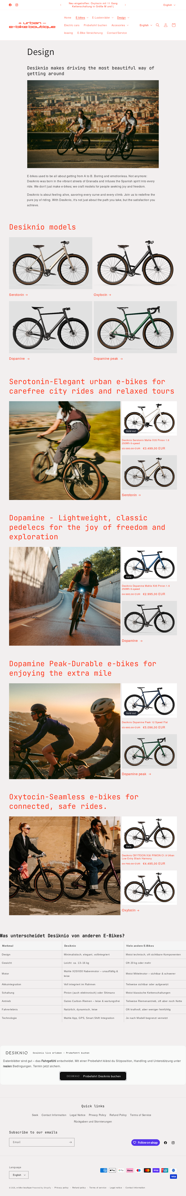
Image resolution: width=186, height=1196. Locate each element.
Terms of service (97, 1187)
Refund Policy (118, 1115)
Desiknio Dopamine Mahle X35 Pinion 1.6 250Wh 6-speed (146, 587)
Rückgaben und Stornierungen (93, 1121)
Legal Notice (77, 1115)
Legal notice (116, 1187)
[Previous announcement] (61, 4)
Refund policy (79, 1187)
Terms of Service (140, 1115)
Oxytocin (100, 294)
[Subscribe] (70, 1142)
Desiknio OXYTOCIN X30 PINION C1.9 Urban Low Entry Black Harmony (148, 857)
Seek (35, 1115)
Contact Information (54, 1115)
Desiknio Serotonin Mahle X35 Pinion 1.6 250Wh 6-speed (145, 442)
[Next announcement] (125, 4)
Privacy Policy (97, 1115)
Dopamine (17, 358)
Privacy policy (61, 1187)
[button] (82, 17)
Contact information (135, 1187)
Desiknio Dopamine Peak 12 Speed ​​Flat (145, 722)
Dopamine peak (106, 358)
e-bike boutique (24, 1187)
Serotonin (16, 294)
